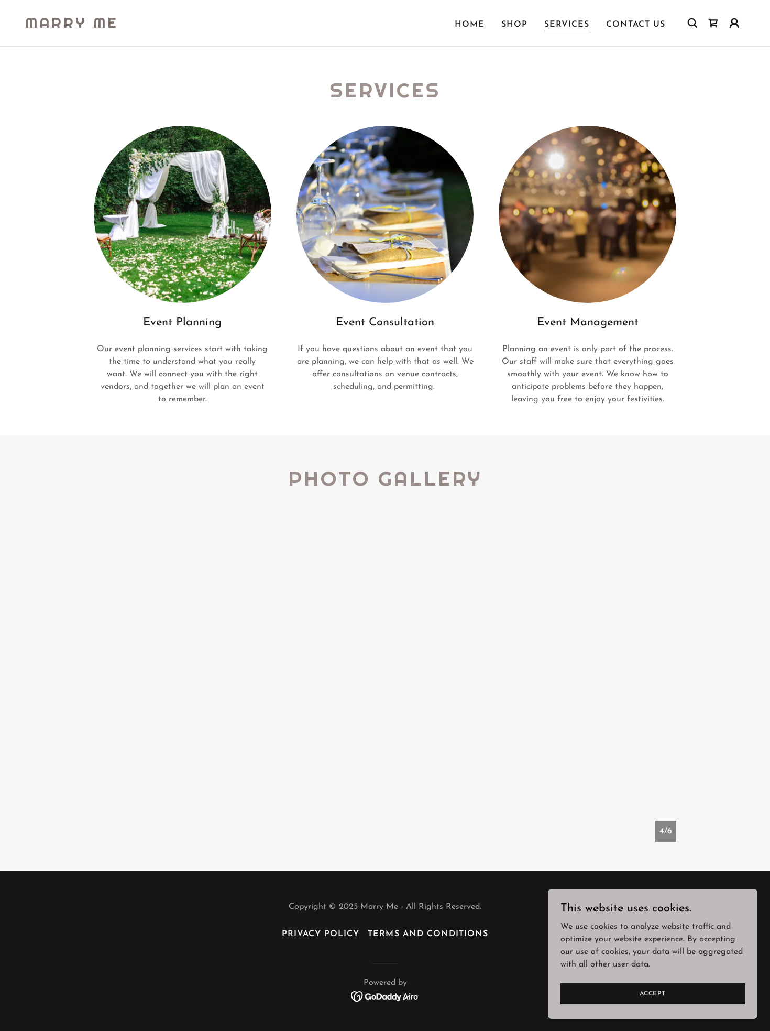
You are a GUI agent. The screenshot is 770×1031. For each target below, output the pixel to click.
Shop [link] (514, 24)
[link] (71, 25)
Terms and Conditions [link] (428, 934)
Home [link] (470, 24)
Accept (653, 993)
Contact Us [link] (635, 24)
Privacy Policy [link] (320, 934)
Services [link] (566, 24)
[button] (734, 23)
